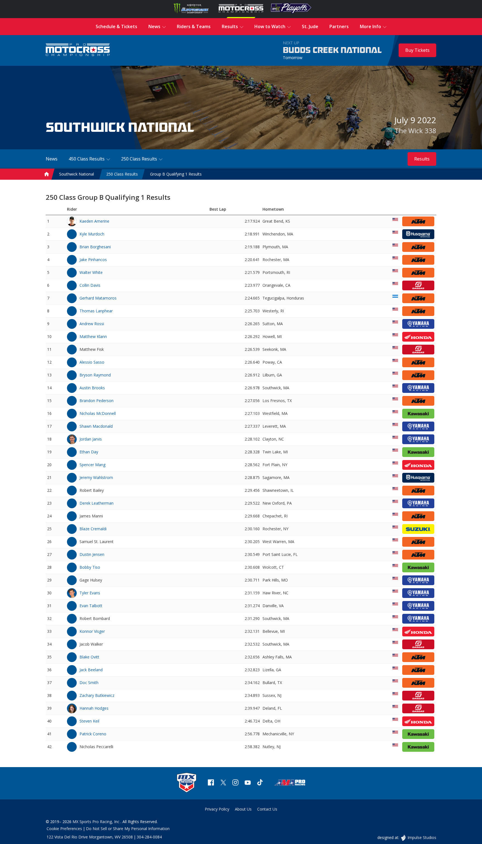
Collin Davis (89, 285)
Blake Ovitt (89, 657)
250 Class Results (122, 174)
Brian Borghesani (95, 246)
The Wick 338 (415, 130)
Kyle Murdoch (91, 234)
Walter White (91, 272)
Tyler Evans (89, 592)
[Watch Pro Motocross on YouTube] (248, 783)
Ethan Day (88, 451)
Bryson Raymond (95, 375)
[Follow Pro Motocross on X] (223, 783)
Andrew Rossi (91, 323)
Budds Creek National (332, 50)
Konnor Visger (92, 631)
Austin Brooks (92, 387)
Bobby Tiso (89, 567)
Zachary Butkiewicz (96, 695)
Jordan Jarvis (90, 439)
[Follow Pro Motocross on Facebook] (211, 783)
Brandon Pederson (96, 400)
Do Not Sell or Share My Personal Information (128, 828)
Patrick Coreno (92, 733)
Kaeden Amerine (94, 221)
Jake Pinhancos (93, 259)
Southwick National (76, 174)
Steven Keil (89, 721)
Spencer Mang (92, 464)
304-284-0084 (149, 837)
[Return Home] (77, 50)
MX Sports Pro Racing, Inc (96, 821)
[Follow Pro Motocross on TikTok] (260, 783)
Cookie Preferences (64, 828)
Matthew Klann (93, 336)
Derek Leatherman (96, 503)
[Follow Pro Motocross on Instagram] (235, 783)
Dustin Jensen (91, 554)
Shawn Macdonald (96, 426)
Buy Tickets (417, 50)
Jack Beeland (91, 669)
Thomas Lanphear (96, 310)
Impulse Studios (421, 837)
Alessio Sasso (91, 362)
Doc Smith (88, 682)
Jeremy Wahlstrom (96, 477)
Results (422, 159)
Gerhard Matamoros (98, 298)
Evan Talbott (90, 605)
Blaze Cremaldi (93, 528)
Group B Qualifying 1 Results (176, 174)
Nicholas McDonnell (97, 413)
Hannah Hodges (94, 708)
